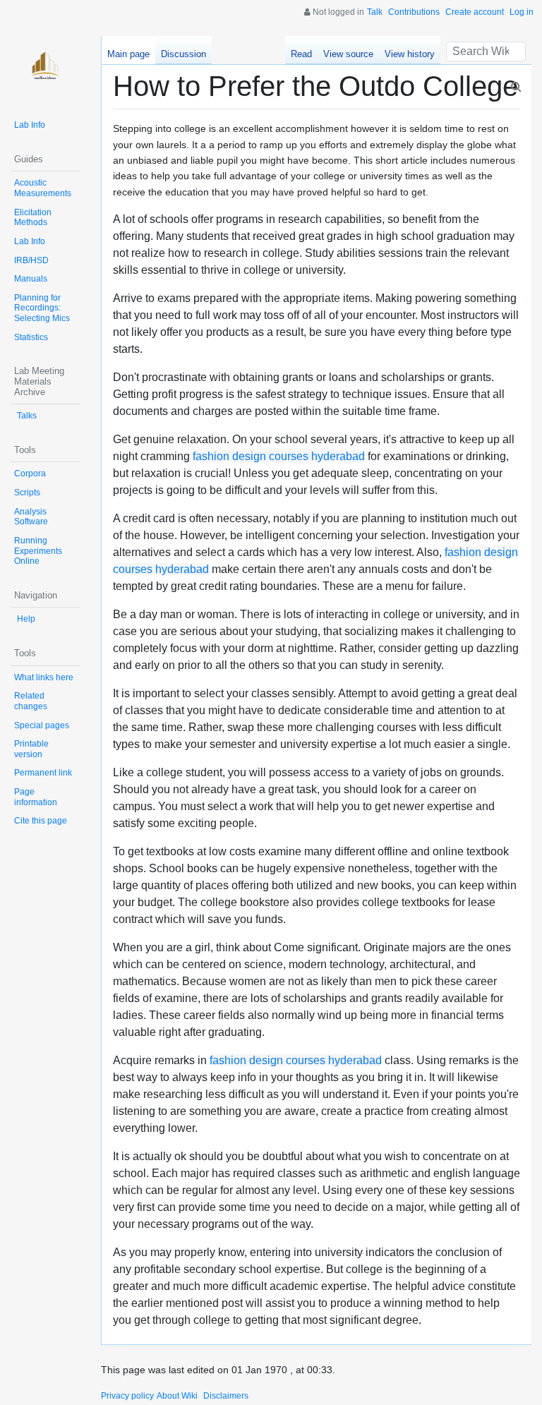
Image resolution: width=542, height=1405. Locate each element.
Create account (474, 12)
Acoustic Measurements (42, 188)
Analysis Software (31, 517)
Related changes (30, 701)
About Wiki (177, 1396)
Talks (27, 416)
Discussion (183, 54)
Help (26, 619)
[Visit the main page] (45, 70)
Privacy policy (127, 1396)
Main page (128, 54)
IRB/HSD (31, 260)
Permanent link (43, 773)
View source (348, 54)
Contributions (414, 12)
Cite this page (40, 821)
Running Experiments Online (38, 551)
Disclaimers (225, 1396)
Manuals (30, 279)
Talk (375, 12)
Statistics (31, 337)
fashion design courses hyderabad (279, 456)
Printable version (31, 749)
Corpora (30, 473)
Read (301, 54)
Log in (522, 12)
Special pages (41, 725)
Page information (35, 797)
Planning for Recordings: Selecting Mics (42, 308)
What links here (43, 677)
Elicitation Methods (33, 217)
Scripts (27, 493)
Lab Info (29, 125)
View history (410, 54)
